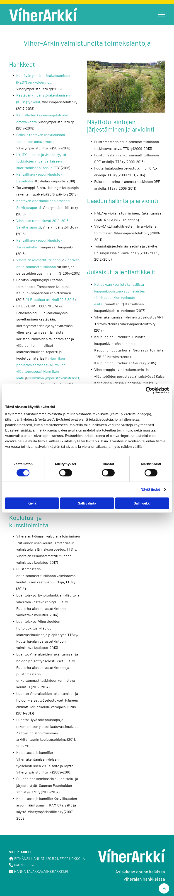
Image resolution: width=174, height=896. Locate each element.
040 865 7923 (24, 865)
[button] (161, 14)
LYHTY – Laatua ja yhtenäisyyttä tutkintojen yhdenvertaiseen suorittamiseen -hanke (41, 161)
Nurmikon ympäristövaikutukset (53, 378)
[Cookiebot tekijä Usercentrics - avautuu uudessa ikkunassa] (149, 390)
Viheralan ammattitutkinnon (38, 260)
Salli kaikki (142, 503)
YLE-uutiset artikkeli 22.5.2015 (50, 299)
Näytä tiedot (150, 489)
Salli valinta (87, 503)
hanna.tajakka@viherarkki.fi (41, 871)
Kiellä (31, 503)
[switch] (65, 472)
